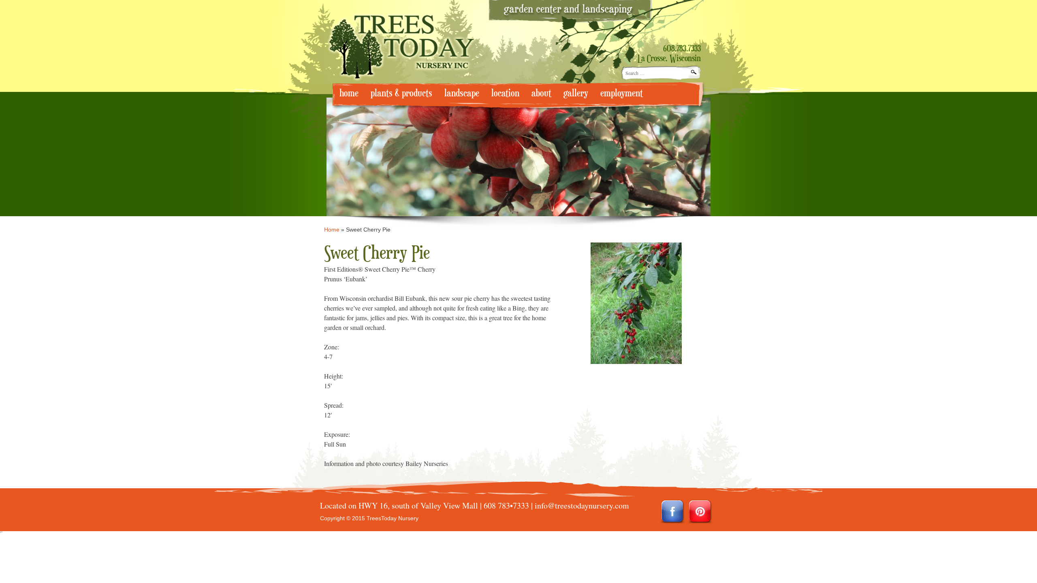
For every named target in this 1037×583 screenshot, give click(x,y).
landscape (461, 93)
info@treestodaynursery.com (582, 505)
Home (331, 229)
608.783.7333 (682, 49)
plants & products (401, 93)
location (505, 93)
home (348, 93)
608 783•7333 (506, 505)
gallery (575, 93)
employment (621, 93)
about (541, 93)
